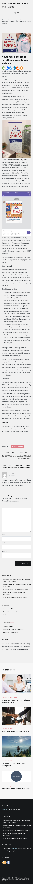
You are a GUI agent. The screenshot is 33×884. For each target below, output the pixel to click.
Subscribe (5, 809)
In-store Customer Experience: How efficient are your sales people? (24, 455)
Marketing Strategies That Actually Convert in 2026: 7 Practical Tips (16, 580)
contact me (13, 848)
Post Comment (23, 564)
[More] (21, 68)
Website (4, 551)
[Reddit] (18, 68)
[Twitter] (10, 68)
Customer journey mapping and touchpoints (13, 764)
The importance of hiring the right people (15, 597)
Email (4, 543)
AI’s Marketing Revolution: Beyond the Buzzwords (14, 593)
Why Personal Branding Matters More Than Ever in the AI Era (17, 585)
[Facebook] (7, 68)
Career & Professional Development (13, 612)
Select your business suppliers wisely (15, 731)
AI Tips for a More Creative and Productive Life (16, 589)
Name (4, 534)
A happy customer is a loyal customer (16, 788)
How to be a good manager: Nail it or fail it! (9, 454)
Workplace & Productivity (10, 615)
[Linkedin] (14, 68)
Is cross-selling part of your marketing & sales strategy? (16, 701)
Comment (5, 506)
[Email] (3, 68)
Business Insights (17, 446)
